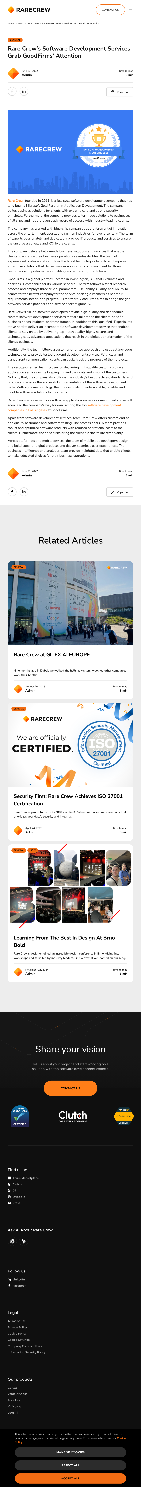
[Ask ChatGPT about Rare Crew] (12, 1241)
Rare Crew (16, 200)
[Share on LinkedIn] (24, 92)
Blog (20, 23)
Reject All (70, 1465)
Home (11, 23)
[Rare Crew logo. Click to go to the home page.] (29, 9)
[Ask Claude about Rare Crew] (23, 1241)
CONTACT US (110, 9)
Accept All (70, 1478)
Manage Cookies (70, 1452)
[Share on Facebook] (12, 92)
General (15, 40)
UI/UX (33, 850)
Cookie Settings (19, 1339)
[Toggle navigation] (130, 10)
